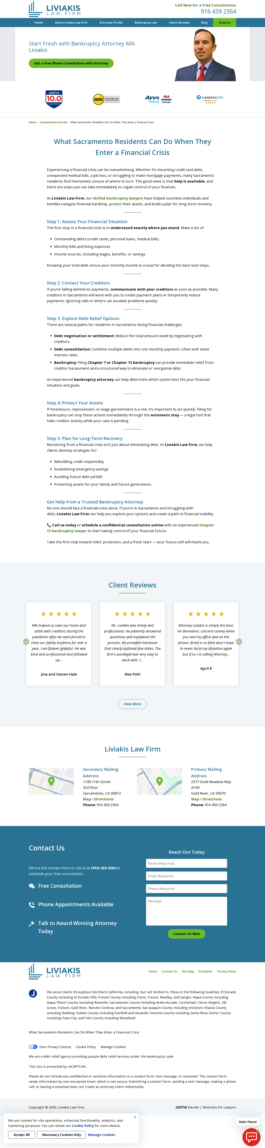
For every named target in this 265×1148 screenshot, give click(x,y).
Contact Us (47, 847)
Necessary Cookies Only (61, 1134)
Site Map (188, 971)
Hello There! (248, 1122)
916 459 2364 (218, 11)
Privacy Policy (226, 971)
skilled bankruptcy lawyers (118, 198)
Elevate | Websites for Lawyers (205, 1107)
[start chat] (251, 1137)
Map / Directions (98, 799)
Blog (204, 23)
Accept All (22, 1134)
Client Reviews (179, 23)
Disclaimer (205, 971)
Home (39, 23)
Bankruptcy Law (146, 23)
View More (132, 704)
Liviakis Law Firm (133, 748)
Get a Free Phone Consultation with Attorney (71, 63)
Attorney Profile (111, 23)
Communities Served (53, 122)
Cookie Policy (86, 1047)
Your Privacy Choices (55, 1047)
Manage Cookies (113, 1047)
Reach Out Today (186, 852)
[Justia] (33, 993)
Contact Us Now (186, 934)
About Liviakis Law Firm (71, 23)
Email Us (224, 23)
